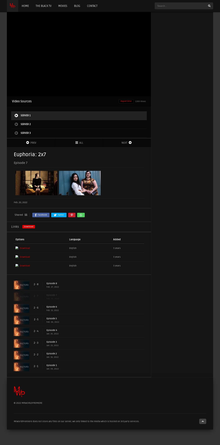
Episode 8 (51, 283)
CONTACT (92, 6)
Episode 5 (51, 318)
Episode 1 (51, 365)
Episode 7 (51, 295)
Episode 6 (51, 306)
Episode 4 (51, 330)
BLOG (77, 6)
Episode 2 (51, 353)
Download (28, 226)
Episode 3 (51, 341)
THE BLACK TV (43, 6)
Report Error (126, 101)
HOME (25, 6)
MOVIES (62, 6)
